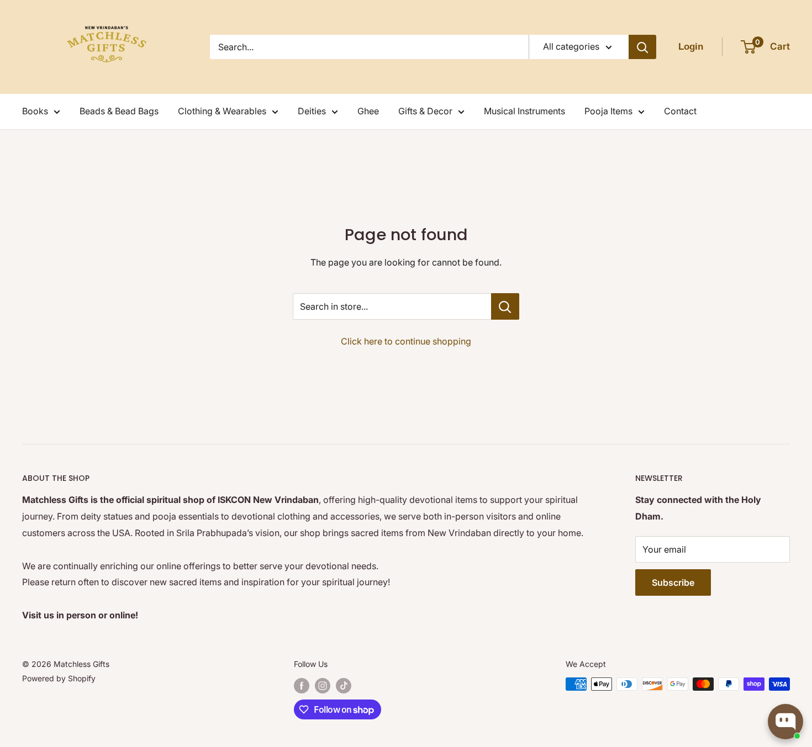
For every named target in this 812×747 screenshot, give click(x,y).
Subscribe (673, 582)
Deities (312, 110)
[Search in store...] (505, 306)
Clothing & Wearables (222, 110)
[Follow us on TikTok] (343, 685)
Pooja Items (608, 110)
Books (35, 110)
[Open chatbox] (785, 721)
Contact (680, 110)
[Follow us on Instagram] (322, 685)
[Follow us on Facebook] (301, 685)
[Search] (642, 47)
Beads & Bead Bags (119, 110)
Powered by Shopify (59, 678)
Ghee (368, 110)
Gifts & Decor (425, 110)
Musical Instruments (524, 110)
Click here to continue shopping (406, 341)
